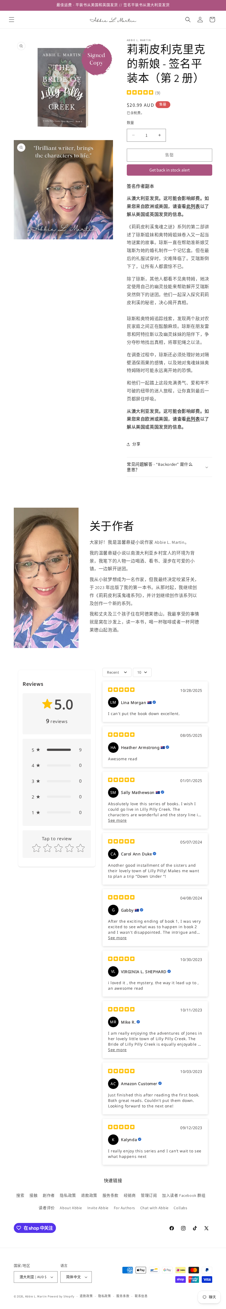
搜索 (20, 1195)
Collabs (180, 1207)
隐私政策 (68, 1195)
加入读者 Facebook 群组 (184, 1195)
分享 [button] (136, 443)
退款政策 (89, 1195)
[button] (12, 20)
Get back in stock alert (169, 170)
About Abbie (71, 1207)
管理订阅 (149, 1195)
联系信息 (141, 1296)
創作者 (49, 1195)
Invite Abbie (98, 1207)
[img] (140, 93)
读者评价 (47, 1207)
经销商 (130, 1195)
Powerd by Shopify (61, 1296)
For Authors (124, 1207)
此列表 (193, 206)
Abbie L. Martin (36, 1296)
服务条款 (111, 1195)
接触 (33, 1195)
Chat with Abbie (154, 1207)
